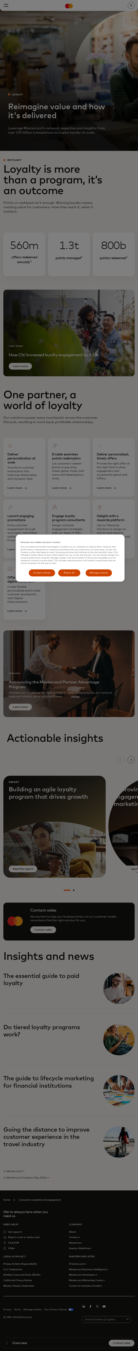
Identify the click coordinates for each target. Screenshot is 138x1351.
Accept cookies (41, 573)
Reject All (69, 573)
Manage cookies (99, 573)
